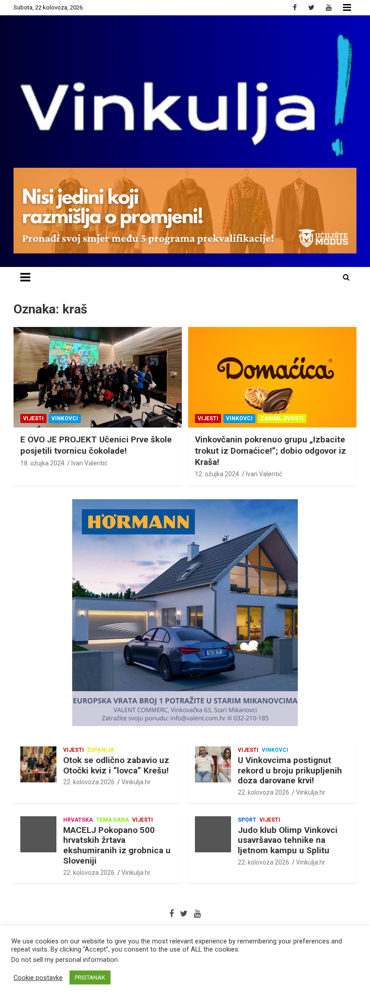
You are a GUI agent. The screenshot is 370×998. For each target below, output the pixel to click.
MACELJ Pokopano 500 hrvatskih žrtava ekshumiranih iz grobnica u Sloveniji (117, 845)
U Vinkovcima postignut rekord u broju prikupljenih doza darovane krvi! (290, 770)
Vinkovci (64, 418)
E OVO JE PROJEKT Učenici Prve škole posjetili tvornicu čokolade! (96, 445)
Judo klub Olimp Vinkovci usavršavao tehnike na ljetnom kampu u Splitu (288, 840)
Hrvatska (78, 820)
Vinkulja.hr (136, 782)
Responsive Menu (347, 7)
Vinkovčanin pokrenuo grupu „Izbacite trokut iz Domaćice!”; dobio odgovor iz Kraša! (270, 450)
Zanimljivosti (282, 418)
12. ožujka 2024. (217, 474)
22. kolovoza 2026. (89, 782)
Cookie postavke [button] (38, 978)
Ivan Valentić (89, 463)
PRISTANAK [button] (90, 977)
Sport (247, 820)
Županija (100, 750)
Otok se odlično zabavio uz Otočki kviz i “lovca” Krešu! (116, 765)
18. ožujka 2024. (43, 463)
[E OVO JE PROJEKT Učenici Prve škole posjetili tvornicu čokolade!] (97, 377)
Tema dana (112, 820)
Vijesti (33, 418)
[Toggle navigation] (25, 277)
